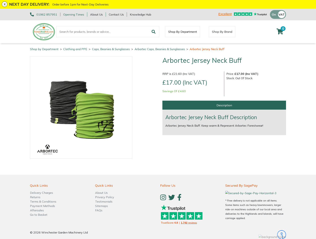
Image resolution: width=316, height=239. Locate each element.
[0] (279, 32)
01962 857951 (46, 14)
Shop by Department (44, 49)
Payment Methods (42, 206)
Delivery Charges (41, 193)
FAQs (98, 210)
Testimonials (103, 201)
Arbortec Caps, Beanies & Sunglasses (160, 49)
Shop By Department (182, 31)
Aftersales (37, 210)
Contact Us (116, 14)
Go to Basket (38, 214)
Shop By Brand (222, 31)
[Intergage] (255, 234)
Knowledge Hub (140, 14)
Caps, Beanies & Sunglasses (111, 49)
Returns (35, 197)
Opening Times (73, 14)
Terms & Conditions (43, 201)
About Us (96, 14)
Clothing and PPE (75, 49)
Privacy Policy (104, 197)
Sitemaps (101, 206)
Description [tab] (224, 105)
